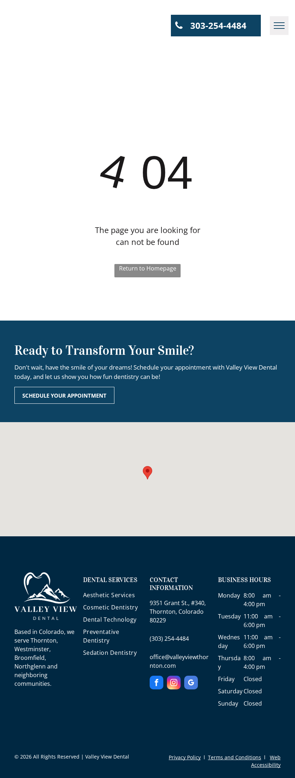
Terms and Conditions (234, 757)
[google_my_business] (191, 683)
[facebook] (156, 683)
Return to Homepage (147, 268)
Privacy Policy (185, 757)
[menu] (279, 25)
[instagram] (174, 683)
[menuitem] (114, 597)
